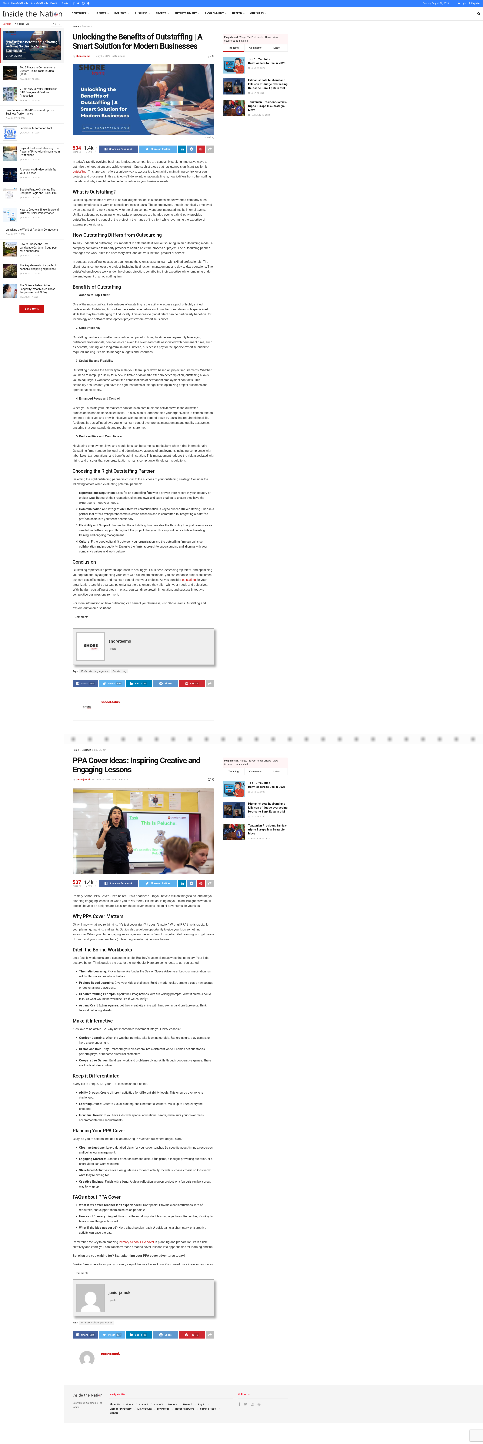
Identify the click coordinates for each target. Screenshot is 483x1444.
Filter (55, 24)
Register (475, 3)
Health (237, 13)
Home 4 (172, 1404)
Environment (214, 13)
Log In (201, 1404)
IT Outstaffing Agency (94, 671)
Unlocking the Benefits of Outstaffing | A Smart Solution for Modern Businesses (31, 46)
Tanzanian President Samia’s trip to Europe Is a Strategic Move (267, 106)
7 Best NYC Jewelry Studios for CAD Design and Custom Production (38, 92)
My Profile (163, 1408)
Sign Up (113, 1412)
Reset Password (184, 1408)
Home (76, 26)
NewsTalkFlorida (19, 3)
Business (141, 13)
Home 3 (158, 1404)
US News (100, 13)
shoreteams (83, 56)
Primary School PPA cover (136, 1242)
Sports (65, 3)
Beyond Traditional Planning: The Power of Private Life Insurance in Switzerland (40, 151)
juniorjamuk (83, 779)
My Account (144, 1408)
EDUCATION (100, 750)
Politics (120, 13)
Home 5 (187, 1404)
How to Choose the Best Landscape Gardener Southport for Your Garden (38, 247)
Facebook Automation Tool (36, 128)
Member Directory (120, 1408)
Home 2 (143, 1404)
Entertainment (186, 13)
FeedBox (54, 3)
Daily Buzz (79, 13)
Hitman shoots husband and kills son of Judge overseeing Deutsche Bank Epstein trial (268, 84)
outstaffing (79, 171)
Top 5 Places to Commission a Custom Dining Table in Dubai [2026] (37, 71)
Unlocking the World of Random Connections (32, 229)
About (6, 3)
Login (463, 3)
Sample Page (208, 1408)
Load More (32, 309)
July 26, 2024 (103, 56)
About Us (114, 1404)
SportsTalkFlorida (39, 3)
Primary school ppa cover (96, 1322)
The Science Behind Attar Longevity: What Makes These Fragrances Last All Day (37, 289)
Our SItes (257, 13)
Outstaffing (119, 671)
